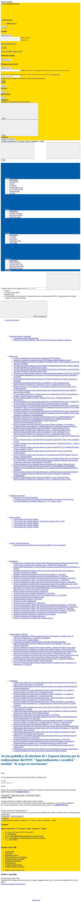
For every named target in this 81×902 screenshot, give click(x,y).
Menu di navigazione (39, 316)
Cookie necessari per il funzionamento (14, 811)
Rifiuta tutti (18, 795)
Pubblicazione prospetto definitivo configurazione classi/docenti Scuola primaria (40, 612)
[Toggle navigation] (17, 150)
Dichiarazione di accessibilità (14, 859)
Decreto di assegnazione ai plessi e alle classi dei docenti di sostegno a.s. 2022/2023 (41, 580)
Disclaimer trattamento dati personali (13, 884)
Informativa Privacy (11, 855)
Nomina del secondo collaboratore (25, 601)
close (3, 160)
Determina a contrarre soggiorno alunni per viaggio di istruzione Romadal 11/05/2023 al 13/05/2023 (47, 373)
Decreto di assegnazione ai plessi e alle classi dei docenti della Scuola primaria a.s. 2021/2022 (45, 605)
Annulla (4, 139)
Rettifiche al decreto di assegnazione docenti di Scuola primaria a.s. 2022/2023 (40, 574)
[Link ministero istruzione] (10, 4)
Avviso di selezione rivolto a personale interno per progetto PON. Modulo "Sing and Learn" (44, 464)
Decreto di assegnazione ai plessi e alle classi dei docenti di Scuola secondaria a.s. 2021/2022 (44, 610)
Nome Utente (25, 38)
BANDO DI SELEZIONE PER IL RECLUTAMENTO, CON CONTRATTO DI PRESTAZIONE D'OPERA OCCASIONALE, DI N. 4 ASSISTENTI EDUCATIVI (42, 429)
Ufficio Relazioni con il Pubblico (16, 857)
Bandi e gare (9, 294)
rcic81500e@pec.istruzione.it (27, 838)
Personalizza (6, 795)
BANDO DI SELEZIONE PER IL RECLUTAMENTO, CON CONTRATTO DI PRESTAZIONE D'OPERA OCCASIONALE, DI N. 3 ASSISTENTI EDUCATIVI (42, 433)
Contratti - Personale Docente (19, 543)
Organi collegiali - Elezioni (18, 634)
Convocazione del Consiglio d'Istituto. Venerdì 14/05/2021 (33, 661)
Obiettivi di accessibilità (13, 861)
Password (24, 40)
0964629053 (12, 834)
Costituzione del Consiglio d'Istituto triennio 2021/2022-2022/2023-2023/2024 (40, 642)
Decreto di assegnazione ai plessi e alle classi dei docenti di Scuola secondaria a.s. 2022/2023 (44, 582)
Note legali (8, 853)
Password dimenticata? (8, 44)
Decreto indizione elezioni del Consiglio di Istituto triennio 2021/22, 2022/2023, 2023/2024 (44, 659)
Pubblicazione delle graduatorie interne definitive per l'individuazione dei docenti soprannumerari (46, 749)
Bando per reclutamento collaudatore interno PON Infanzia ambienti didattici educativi (42, 360)
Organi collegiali (15, 517)
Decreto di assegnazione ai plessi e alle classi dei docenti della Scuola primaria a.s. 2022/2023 (45, 578)
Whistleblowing (10, 863)
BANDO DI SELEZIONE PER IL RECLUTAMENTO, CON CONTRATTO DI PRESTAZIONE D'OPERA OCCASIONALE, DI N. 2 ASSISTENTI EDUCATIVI (42, 478)
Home (7, 290)
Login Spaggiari (55, 74)
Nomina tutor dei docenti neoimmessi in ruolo (29, 597)
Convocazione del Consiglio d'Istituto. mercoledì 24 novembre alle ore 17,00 (39, 521)
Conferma (11, 139)
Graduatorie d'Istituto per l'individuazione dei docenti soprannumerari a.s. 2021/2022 (42, 739)
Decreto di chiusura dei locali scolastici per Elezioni (31, 591)
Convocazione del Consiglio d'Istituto (26, 519)
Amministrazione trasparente (14, 866)
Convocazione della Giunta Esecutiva (26, 338)
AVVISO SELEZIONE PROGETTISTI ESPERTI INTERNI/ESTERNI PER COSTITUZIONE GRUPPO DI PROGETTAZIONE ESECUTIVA (46, 367)
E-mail (23, 70)
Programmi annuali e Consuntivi (20, 336)
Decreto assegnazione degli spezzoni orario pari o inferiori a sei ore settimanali (39, 545)
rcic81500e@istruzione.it (26, 836)
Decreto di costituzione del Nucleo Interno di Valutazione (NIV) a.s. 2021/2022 (40, 595)
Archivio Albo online (12, 292)
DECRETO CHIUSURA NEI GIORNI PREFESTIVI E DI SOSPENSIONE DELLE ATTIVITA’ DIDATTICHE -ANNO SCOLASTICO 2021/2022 (47, 588)
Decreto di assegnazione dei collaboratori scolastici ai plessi (33, 618)
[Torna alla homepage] (40, 141)
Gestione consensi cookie (13, 865)
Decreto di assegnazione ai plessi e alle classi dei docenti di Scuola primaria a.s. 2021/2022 (44, 608)
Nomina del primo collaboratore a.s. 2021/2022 (29, 603)
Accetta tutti (33, 795)
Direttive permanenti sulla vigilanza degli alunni (29, 616)
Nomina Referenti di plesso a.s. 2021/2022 (28, 599)
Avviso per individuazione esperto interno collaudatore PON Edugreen (37, 358)
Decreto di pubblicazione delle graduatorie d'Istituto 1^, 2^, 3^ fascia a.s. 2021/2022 (41, 724)
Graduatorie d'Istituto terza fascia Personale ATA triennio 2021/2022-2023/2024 (40, 751)
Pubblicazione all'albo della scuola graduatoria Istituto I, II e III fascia (36, 715)
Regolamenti (13, 561)
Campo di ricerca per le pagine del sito (13, 288)
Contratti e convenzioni (17, 495)
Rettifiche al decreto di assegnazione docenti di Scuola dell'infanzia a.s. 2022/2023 (41, 576)
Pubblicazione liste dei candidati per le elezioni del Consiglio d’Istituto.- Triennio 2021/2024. (44, 649)
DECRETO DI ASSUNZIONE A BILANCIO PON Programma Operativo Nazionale (42, 340)
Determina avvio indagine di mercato (26, 497)
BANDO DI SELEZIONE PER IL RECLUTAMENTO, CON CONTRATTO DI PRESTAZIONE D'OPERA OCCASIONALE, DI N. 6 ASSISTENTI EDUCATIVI (42, 384)
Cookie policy (9, 851)
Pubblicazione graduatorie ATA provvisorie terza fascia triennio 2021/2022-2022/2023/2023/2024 (46, 726)
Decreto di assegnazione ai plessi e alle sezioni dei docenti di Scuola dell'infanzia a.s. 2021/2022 (45, 607)
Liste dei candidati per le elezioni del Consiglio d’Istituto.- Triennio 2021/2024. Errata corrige (44, 647)
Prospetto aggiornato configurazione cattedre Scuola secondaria (35, 614)
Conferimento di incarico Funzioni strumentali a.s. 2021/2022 (34, 593)
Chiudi (3, 86)
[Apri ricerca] (63, 150)
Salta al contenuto (7, 2)
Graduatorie (13, 681)
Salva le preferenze (17, 816)
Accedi (4, 27)
